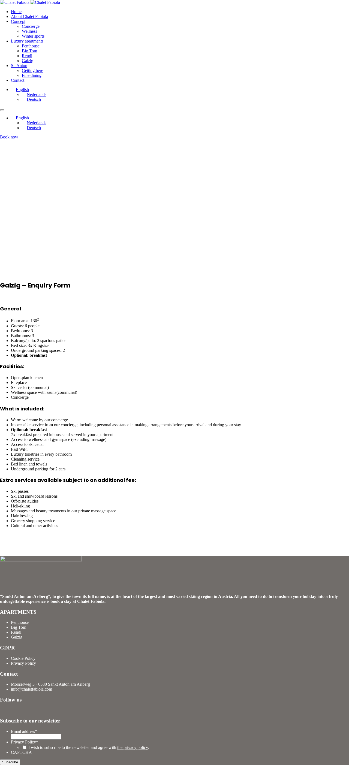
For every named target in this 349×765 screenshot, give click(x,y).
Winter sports (33, 36)
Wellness (29, 31)
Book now (9, 137)
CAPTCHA (21, 752)
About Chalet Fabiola (29, 16)
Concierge (31, 26)
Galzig (27, 60)
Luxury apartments (27, 41)
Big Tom (29, 51)
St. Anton (19, 65)
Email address (24, 731)
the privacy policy (132, 747)
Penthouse (31, 46)
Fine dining (31, 75)
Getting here (32, 70)
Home (16, 11)
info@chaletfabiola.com (31, 689)
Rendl (27, 55)
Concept (18, 21)
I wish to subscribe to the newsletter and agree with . (88, 747)
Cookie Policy (23, 658)
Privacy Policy (23, 663)
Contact (17, 80)
